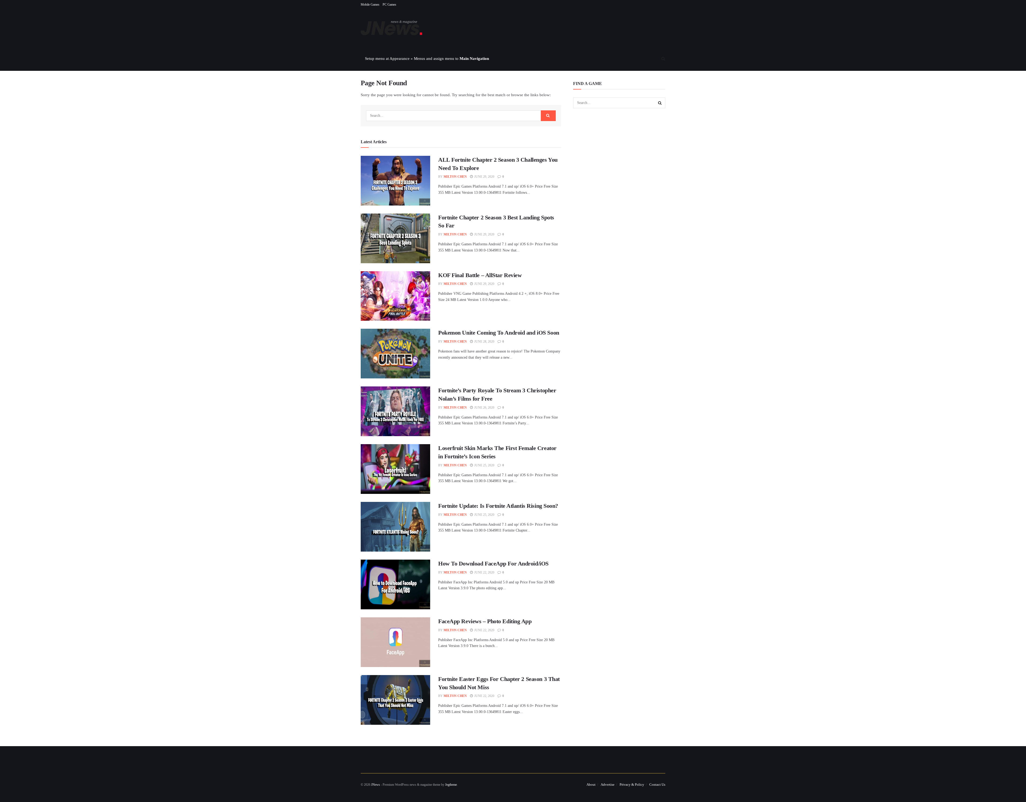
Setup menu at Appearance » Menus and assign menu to (427, 58)
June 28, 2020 (483, 341)
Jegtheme (451, 784)
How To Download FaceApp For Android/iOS (493, 563)
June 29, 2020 (483, 177)
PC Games (389, 4)
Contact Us (657, 784)
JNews (375, 784)
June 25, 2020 (483, 465)
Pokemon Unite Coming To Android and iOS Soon (498, 332)
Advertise (608, 784)
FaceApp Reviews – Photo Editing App (485, 621)
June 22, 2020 (483, 572)
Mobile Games (370, 4)
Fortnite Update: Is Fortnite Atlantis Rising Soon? (498, 505)
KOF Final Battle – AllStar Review (480, 275)
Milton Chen (455, 177)
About (591, 784)
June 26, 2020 (483, 407)
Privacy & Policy (632, 784)
